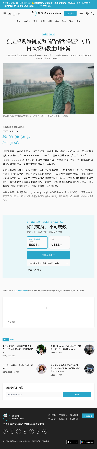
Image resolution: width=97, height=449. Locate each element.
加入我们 (74, 414)
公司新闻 (74, 419)
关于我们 (52, 414)
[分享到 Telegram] (23, 137)
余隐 (4, 355)
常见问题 (52, 419)
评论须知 (11, 322)
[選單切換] (29, 21)
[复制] (5, 137)
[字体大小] (9, 13)
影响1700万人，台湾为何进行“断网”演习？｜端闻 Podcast (66, 347)
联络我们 (63, 414)
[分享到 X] (11, 137)
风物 (45, 34)
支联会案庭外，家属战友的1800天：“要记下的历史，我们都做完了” (18, 348)
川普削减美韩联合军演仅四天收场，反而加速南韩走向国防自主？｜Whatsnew (66, 368)
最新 (6, 339)
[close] (94, 4)
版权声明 (63, 419)
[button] (26, 21)
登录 (39, 269)
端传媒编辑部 (22, 290)
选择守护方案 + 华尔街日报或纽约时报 (44, 263)
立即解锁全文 (48, 255)
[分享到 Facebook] (17, 137)
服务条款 (46, 441)
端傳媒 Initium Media (20, 441)
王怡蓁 (53, 375)
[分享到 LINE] (29, 137)
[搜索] (91, 13)
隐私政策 (36, 441)
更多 (12, 339)
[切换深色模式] (86, 13)
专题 (52, 34)
